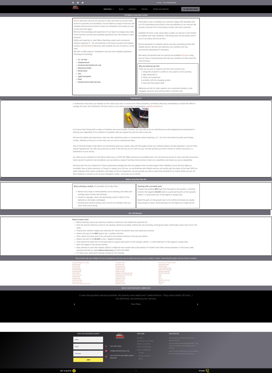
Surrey (160, 278)
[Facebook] (73, 2)
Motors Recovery (83, 11)
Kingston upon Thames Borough (123, 275)
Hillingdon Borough (120, 268)
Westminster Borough (164, 273)
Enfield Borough (76, 278)
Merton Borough (119, 280)
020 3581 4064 (192, 9)
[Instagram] (82, 2)
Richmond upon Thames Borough (167, 262)
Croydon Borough (76, 275)
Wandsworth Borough (164, 271)
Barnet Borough (76, 264)
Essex (160, 275)
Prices (145, 9)
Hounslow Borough (120, 269)
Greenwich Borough (77, 280)
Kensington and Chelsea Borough (123, 273)
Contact (132, 9)
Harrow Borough (119, 264)
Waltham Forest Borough (165, 269)
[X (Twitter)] (78, 2)
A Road (160, 283)
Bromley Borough (76, 269)
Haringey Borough (120, 262)
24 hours (185, 55)
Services (107, 9)
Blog (121, 9)
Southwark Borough (164, 264)
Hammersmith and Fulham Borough (81, 283)
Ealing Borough (76, 276)
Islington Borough (119, 271)
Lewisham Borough (120, 278)
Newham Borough (120, 282)
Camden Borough (76, 271)
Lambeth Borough (120, 276)
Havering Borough (120, 266)
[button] (74, 304)
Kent (160, 276)
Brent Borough (76, 266)
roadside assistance (154, 106)
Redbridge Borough (120, 283)
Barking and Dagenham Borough (80, 262)
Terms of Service (161, 9)
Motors (76, 21)
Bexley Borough (76, 268)
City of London (76, 273)
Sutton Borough (163, 266)
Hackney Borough (76, 282)
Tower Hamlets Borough (165, 268)
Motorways (161, 282)
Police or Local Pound (164, 280)
